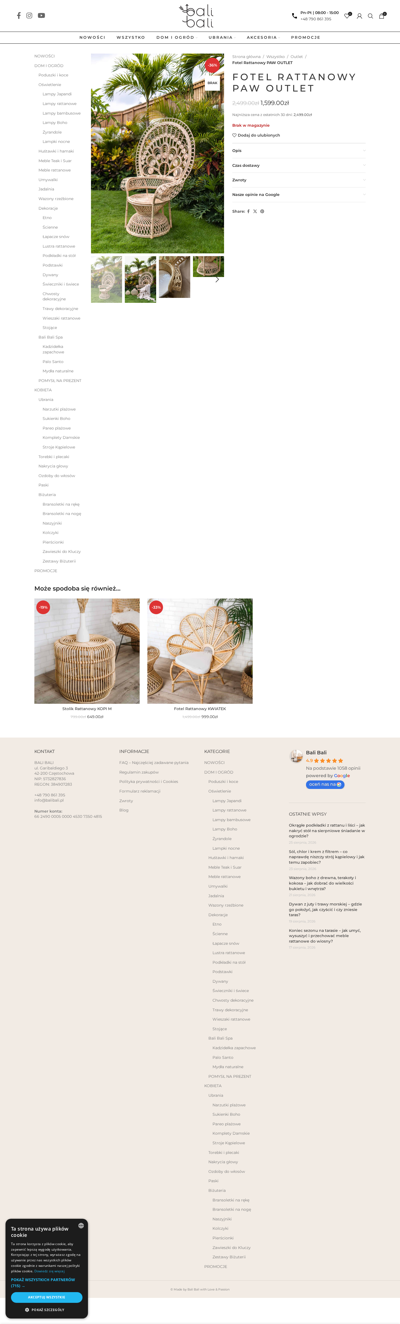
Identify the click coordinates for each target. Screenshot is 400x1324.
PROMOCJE (45, 570)
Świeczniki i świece (61, 284)
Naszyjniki (52, 523)
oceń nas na (322, 784)
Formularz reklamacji (140, 791)
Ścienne (50, 227)
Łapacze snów (56, 236)
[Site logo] (200, 15)
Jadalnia (46, 189)
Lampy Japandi (57, 94)
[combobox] (81, 1225)
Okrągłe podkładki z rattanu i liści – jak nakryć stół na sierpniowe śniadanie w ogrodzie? (327, 830)
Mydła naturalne (58, 371)
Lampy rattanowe (59, 103)
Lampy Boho (55, 122)
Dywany (50, 274)
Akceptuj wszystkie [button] (46, 1297)
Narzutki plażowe (59, 409)
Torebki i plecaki (53, 456)
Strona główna (246, 56)
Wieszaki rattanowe (61, 318)
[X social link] (255, 211)
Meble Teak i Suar (55, 160)
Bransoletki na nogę (62, 513)
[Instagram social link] (29, 16)
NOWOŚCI (44, 56)
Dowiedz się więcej (49, 1271)
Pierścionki (53, 542)
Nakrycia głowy (53, 466)
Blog (124, 810)
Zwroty (126, 800)
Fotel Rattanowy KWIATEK (200, 708)
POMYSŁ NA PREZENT (59, 380)
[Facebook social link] (19, 16)
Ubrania (45, 399)
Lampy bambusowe (62, 113)
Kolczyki (51, 532)
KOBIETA (43, 389)
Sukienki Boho (56, 418)
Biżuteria (47, 494)
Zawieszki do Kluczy (62, 551)
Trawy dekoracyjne (60, 308)
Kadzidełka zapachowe (53, 349)
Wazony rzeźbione (55, 198)
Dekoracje (48, 208)
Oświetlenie (49, 84)
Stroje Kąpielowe (59, 447)
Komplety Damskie (61, 437)
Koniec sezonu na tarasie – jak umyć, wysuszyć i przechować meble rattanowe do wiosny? (325, 936)
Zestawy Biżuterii (59, 561)
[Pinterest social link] (262, 211)
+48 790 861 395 (315, 18)
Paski (43, 485)
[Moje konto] (359, 15)
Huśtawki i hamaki (56, 151)
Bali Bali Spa (50, 337)
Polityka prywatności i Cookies (148, 781)
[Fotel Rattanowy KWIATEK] (200, 651)
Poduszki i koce (53, 75)
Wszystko (275, 56)
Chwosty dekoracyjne (54, 296)
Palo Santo (53, 361)
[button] (98, 279)
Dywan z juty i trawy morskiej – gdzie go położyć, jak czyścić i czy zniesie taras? (325, 909)
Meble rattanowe (54, 170)
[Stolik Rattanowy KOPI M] (87, 651)
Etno (47, 217)
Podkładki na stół (59, 255)
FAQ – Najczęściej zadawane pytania (154, 762)
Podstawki (53, 265)
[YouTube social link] (41, 16)
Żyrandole (52, 132)
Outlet (297, 56)
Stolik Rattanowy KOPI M (87, 708)
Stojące (50, 327)
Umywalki (48, 179)
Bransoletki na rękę (61, 504)
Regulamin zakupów (139, 772)
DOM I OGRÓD (49, 65)
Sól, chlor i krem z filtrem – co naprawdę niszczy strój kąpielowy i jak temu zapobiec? (327, 857)
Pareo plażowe (57, 428)
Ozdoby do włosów (56, 475)
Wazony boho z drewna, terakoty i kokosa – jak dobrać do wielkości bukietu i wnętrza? (322, 883)
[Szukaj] (370, 15)
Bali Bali (316, 753)
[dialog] (46, 1269)
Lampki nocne (56, 141)
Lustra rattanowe (59, 246)
